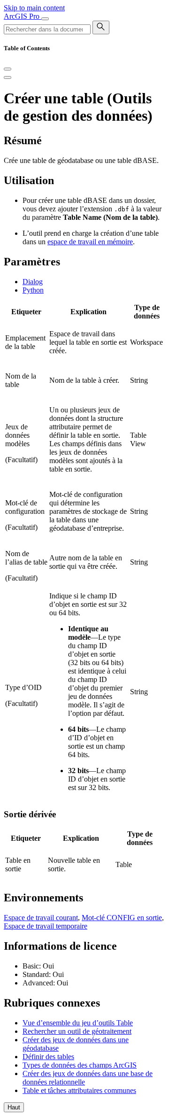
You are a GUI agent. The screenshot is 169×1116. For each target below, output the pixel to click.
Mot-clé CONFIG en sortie (122, 918)
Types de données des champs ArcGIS (80, 1065)
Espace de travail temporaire (45, 926)
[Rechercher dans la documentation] (100, 27)
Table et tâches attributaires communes (79, 1090)
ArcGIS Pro (22, 16)
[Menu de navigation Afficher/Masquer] (45, 18)
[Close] (7, 69)
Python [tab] (33, 290)
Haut (14, 1107)
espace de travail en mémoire (90, 242)
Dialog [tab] (33, 282)
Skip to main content (34, 8)
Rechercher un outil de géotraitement (77, 1031)
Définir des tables (48, 1057)
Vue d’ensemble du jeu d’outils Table (78, 1023)
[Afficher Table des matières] (7, 77)
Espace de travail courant (41, 918)
